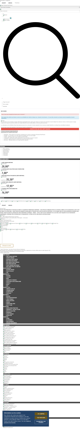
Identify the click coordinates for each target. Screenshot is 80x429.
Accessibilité (5, 242)
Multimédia (5, 153)
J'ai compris (41, 413)
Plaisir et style (6, 152)
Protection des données (8, 237)
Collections (5, 154)
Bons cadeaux (6, 148)
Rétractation (5, 238)
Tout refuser (41, 417)
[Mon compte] (6, 20)
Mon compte (5, 104)
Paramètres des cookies (8, 232)
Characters (5, 155)
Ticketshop (17, 2)
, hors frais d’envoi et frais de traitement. (16, 249)
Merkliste (5, 106)
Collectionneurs (6, 149)
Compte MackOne (7, 241)
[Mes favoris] (7, 19)
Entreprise (5, 233)
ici (31, 127)
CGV (4, 236)
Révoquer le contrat (6, 245)
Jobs (4, 234)
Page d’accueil (6, 102)
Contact (4, 240)
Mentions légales (6, 239)
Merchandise (6, 150)
